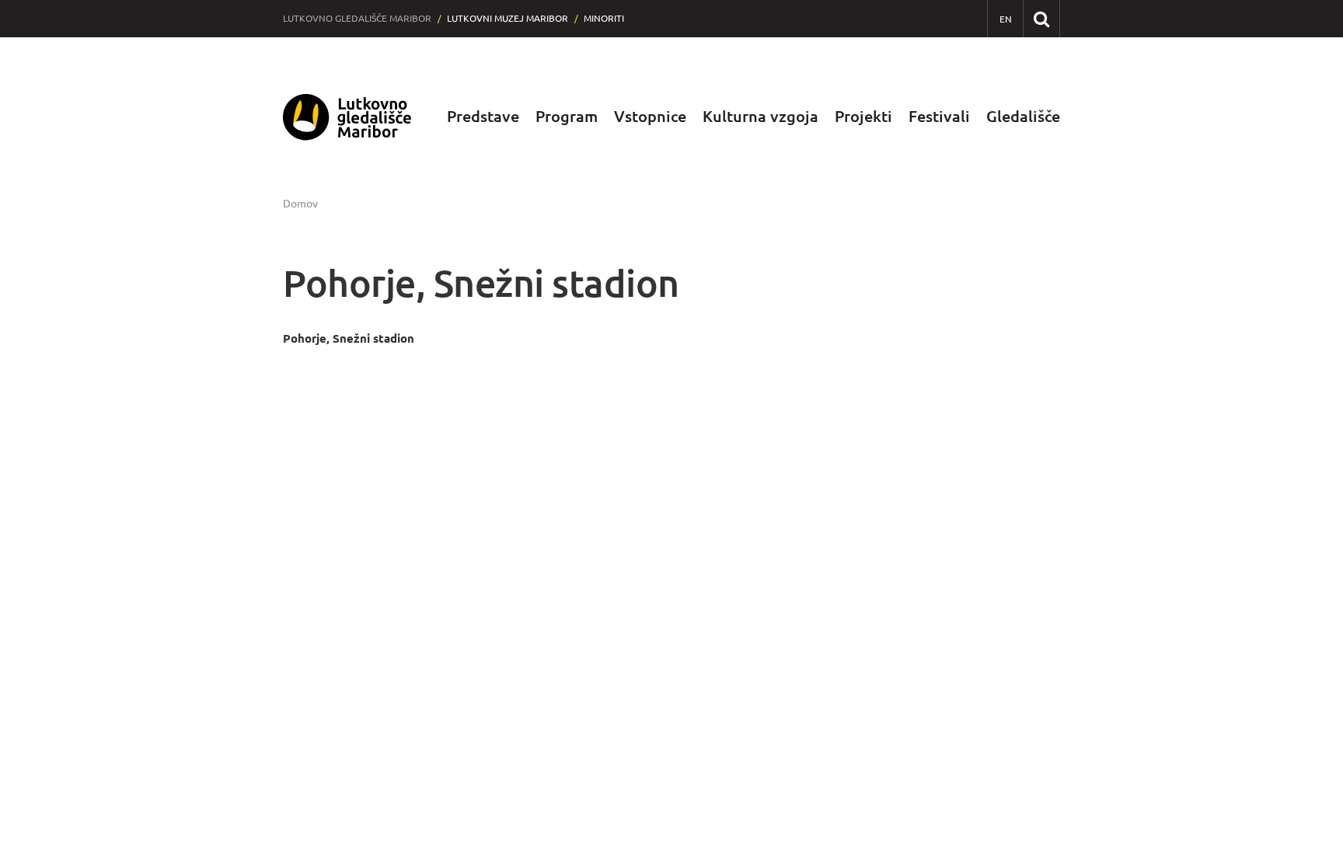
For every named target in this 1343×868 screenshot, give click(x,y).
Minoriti (604, 18)
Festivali (939, 116)
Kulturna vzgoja (760, 116)
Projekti (863, 116)
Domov (300, 203)
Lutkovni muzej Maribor (507, 18)
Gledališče (1023, 116)
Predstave (483, 116)
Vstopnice (650, 116)
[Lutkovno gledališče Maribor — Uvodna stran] (347, 117)
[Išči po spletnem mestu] (1041, 18)
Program (566, 116)
